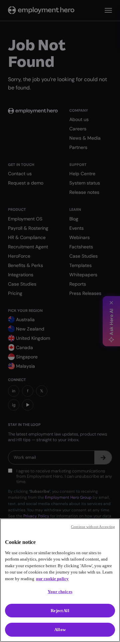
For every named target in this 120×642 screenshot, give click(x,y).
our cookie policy (52, 578)
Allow (60, 629)
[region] (60, 580)
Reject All (60, 610)
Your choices (60, 591)
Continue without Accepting (93, 527)
